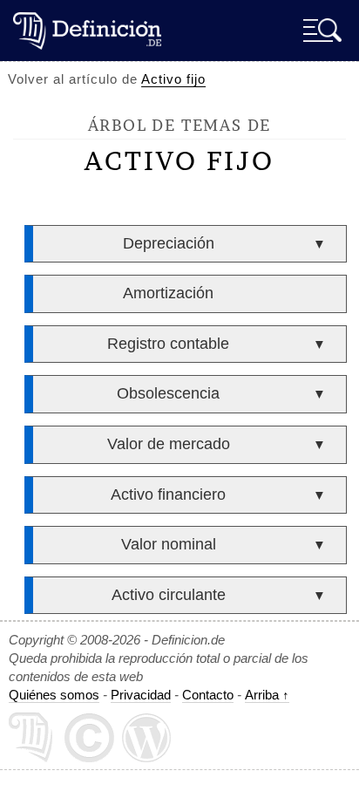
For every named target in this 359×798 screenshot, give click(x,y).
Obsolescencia (168, 393)
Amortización (168, 293)
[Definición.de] (87, 30)
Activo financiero (168, 494)
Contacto (208, 694)
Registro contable (168, 343)
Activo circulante (169, 595)
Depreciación (168, 243)
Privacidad (141, 694)
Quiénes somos (54, 694)
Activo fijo (173, 79)
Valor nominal (168, 544)
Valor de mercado (168, 444)
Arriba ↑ (267, 694)
